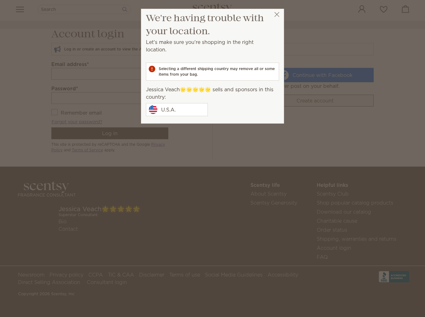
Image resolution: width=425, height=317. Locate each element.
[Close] (276, 14)
